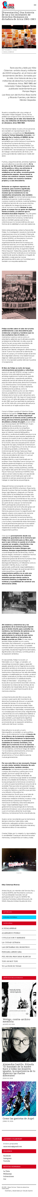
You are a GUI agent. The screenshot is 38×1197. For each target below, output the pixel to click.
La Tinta (6, 1171)
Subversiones (8, 1176)
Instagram (7, 1158)
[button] (33, 5)
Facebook (7, 1156)
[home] (8, 5)
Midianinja (7, 1174)
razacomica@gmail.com (12, 1146)
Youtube (6, 1161)
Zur (4, 1179)
